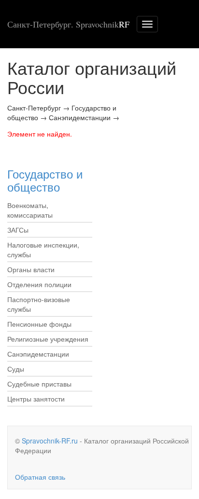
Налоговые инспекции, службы (43, 249)
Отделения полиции (39, 284)
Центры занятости (36, 398)
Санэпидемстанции (38, 354)
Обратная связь (40, 477)
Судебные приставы (39, 383)
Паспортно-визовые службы (38, 304)
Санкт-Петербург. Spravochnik (68, 24)
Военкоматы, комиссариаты (30, 210)
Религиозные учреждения (47, 339)
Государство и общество (45, 179)
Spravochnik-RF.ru (50, 440)
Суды (15, 369)
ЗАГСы (17, 230)
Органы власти (31, 269)
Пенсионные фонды (39, 324)
